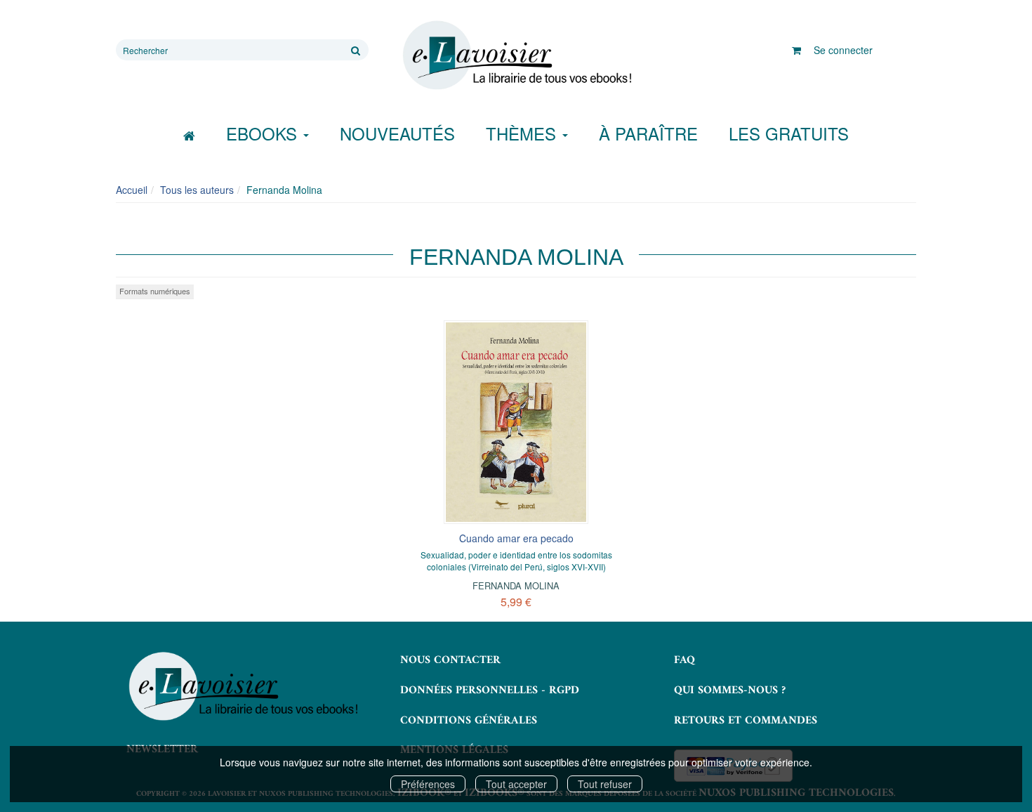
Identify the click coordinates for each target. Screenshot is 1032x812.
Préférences (428, 784)
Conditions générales (468, 721)
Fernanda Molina (516, 585)
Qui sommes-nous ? (730, 690)
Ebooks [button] (264, 133)
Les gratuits (789, 133)
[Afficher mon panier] (796, 50)
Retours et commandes (745, 721)
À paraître (648, 133)
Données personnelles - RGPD (489, 690)
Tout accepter (516, 784)
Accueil (131, 190)
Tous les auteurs (197, 190)
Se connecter (843, 50)
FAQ (684, 660)
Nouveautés (397, 133)
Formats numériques (154, 290)
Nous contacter (450, 660)
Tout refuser (605, 784)
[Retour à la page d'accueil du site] (516, 55)
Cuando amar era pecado (516, 538)
